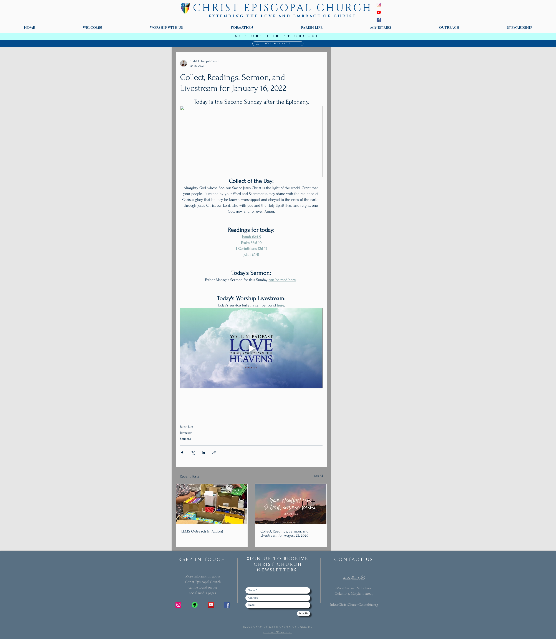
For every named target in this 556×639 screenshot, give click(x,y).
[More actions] (320, 63)
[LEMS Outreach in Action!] (211, 504)
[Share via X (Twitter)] (193, 453)
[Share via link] (214, 453)
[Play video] (251, 348)
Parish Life (186, 426)
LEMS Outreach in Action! (202, 531)
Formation (186, 432)
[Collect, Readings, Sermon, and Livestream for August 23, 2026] (290, 504)
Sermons (185, 438)
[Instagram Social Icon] (178, 605)
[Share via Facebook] (182, 453)
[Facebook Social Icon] (227, 605)
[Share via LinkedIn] (203, 453)
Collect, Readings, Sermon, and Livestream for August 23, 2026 (284, 533)
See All (318, 475)
